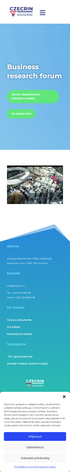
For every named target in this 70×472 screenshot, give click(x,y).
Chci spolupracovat (20, 356)
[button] (64, 397)
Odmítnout (35, 447)
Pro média (13, 326)
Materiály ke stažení (19, 334)
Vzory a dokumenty (19, 319)
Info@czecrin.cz (16, 285)
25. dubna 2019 (21, 113)
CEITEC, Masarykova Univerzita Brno (25, 96)
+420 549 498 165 (21, 292)
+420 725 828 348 (24, 297)
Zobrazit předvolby (35, 458)
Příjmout (35, 436)
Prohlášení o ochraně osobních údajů (35, 466)
